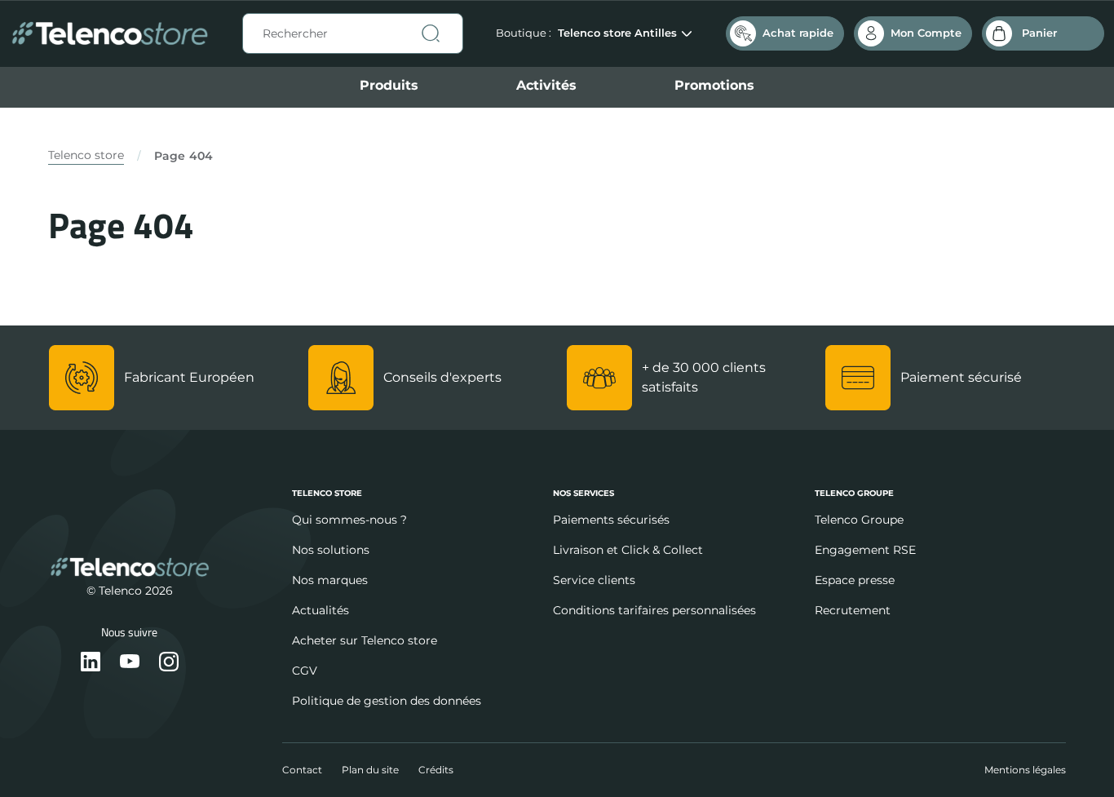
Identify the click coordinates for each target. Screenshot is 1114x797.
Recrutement (853, 610)
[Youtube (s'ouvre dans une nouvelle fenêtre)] (129, 663)
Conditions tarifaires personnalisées (654, 610)
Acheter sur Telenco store (364, 640)
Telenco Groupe (859, 519)
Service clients (594, 580)
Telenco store (86, 155)
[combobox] (352, 33)
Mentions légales (1025, 770)
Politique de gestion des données (386, 700)
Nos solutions (330, 549)
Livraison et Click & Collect (628, 549)
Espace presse (855, 580)
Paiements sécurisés (611, 519)
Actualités (320, 610)
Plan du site (370, 770)
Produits (389, 85)
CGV (304, 670)
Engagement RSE (865, 549)
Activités (546, 85)
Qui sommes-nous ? (349, 519)
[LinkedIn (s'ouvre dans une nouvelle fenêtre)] (90, 663)
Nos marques (330, 580)
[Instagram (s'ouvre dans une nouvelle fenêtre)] (169, 663)
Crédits (435, 770)
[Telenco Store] (110, 33)
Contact (302, 770)
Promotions (714, 85)
